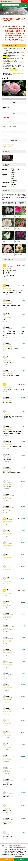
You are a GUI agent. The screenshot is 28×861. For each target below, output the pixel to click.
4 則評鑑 (23, 566)
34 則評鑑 (23, 481)
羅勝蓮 (7, 601)
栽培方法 (24, 845)
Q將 (7, 792)
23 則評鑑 (23, 649)
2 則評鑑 (23, 300)
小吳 (7, 637)
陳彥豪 (7, 818)
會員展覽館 (9, 845)
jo (6, 383)
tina (7, 684)
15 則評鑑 (23, 314)
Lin (7, 542)
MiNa (7, 804)
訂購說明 (16, 48)
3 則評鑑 (23, 357)
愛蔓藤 (7, 613)
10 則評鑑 (23, 637)
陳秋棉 (7, 494)
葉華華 (7, 285)
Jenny (7, 530)
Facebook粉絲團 (17, 847)
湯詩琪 (7, 743)
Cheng (7, 265)
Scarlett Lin (8, 441)
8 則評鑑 (23, 818)
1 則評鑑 (23, 455)
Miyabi (7, 313)
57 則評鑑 (23, 518)
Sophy (7, 518)
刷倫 (7, 370)
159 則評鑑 (22, 265)
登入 (7, 859)
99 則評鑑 (23, 590)
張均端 (7, 506)
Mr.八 (7, 625)
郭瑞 (7, 661)
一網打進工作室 (18, 856)
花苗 (8, 50)
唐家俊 (7, 454)
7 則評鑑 (23, 343)
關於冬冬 (4, 845)
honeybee (8, 327)
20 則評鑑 (23, 554)
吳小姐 (7, 566)
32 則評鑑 (23, 756)
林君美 (7, 649)
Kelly (7, 410)
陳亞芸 (7, 708)
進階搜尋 (24, 5)
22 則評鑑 (23, 327)
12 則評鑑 (23, 805)
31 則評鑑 (23, 411)
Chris (7, 426)
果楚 (7, 673)
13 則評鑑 (23, 285)
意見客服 (5, 847)
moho (7, 397)
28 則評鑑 (23, 720)
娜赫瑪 (7, 343)
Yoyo (7, 554)
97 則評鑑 (23, 530)
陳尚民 (7, 719)
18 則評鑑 (23, 542)
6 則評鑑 (23, 696)
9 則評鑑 (23, 625)
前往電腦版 (23, 847)
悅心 (7, 755)
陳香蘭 (7, 779)
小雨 (7, 356)
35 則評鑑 (23, 684)
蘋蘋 (7, 832)
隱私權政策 (10, 847)
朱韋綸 (7, 589)
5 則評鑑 (23, 494)
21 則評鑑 (23, 397)
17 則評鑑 (23, 506)
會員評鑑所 (14, 845)
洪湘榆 (7, 731)
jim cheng (8, 300)
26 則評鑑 (23, 578)
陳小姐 (7, 467)
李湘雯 (7, 577)
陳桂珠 (7, 696)
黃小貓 (7, 481)
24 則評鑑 (23, 767)
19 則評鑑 (23, 384)
